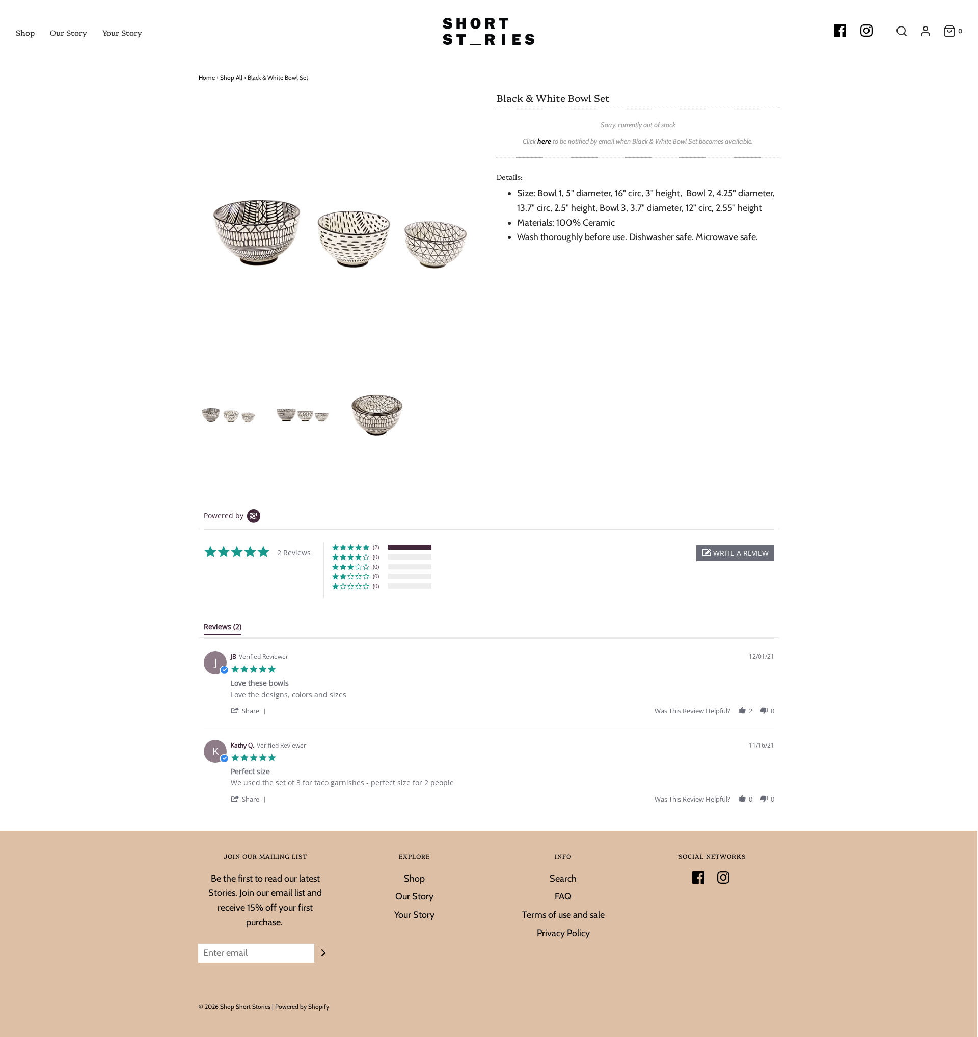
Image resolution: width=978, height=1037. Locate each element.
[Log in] (920, 31)
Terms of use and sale (563, 914)
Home (207, 78)
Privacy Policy (563, 933)
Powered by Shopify (302, 1007)
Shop (25, 32)
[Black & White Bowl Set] (228, 415)
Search (563, 878)
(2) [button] (376, 547)
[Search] (896, 31)
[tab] (222, 628)
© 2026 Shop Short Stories (235, 1007)
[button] (735, 553)
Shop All (231, 78)
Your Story (122, 32)
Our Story (68, 32)
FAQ (563, 896)
